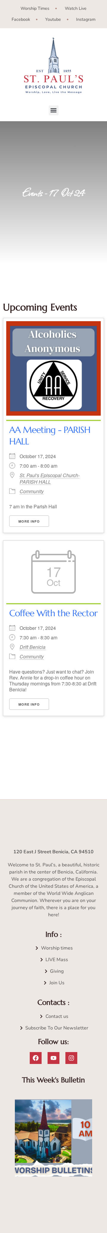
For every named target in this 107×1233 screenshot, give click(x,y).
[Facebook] (36, 1058)
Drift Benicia (32, 647)
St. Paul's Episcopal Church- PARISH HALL (50, 478)
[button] (54, 110)
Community (32, 491)
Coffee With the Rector (53, 613)
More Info (29, 521)
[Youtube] (53, 1058)
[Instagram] (71, 1058)
